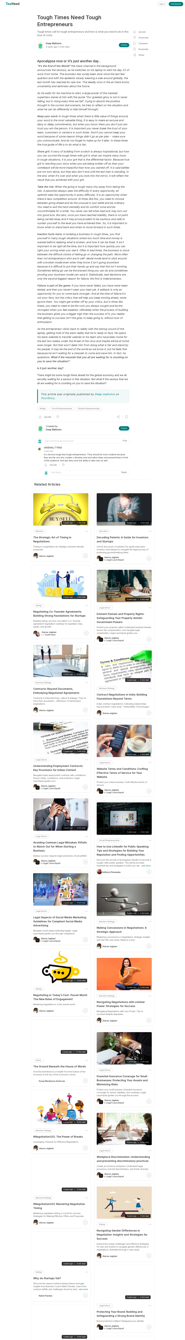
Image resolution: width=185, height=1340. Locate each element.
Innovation (103, 531)
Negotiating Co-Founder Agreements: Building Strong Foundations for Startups (59, 613)
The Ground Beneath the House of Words (59, 1066)
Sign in (162, 4)
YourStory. (48, 398)
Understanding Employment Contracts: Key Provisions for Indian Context (58, 767)
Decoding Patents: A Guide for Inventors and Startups (122, 539)
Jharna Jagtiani (109, 713)
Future (38, 1060)
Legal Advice (104, 608)
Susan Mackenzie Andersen (52, 1081)
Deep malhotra (105, 394)
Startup (43, 408)
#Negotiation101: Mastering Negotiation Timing (59, 1206)
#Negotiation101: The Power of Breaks (58, 1136)
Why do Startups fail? (47, 1278)
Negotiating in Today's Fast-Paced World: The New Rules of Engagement (60, 997)
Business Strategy (107, 688)
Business (40, 531)
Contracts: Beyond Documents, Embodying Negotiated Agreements (56, 690)
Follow (124, 45)
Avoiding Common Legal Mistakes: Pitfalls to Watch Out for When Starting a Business (60, 846)
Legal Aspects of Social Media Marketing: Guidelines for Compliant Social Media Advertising (60, 921)
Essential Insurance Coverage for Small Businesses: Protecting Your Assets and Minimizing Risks (122, 1080)
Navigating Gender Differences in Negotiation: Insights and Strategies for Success (122, 1234)
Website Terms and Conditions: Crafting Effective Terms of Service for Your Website (122, 772)
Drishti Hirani (50, 635)
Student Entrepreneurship (89, 408)
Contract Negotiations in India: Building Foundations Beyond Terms (122, 696)
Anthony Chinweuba (111, 872)
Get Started (176, 4)
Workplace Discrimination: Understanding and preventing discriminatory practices (123, 1158)
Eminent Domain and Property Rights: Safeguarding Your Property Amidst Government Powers (120, 618)
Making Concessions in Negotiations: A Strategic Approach (122, 929)
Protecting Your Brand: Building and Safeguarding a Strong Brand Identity (121, 1313)
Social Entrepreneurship (62, 408)
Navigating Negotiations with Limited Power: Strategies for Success (121, 1004)
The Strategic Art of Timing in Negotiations (52, 539)
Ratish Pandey (45, 1296)
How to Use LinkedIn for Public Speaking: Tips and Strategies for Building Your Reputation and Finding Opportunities (123, 850)
